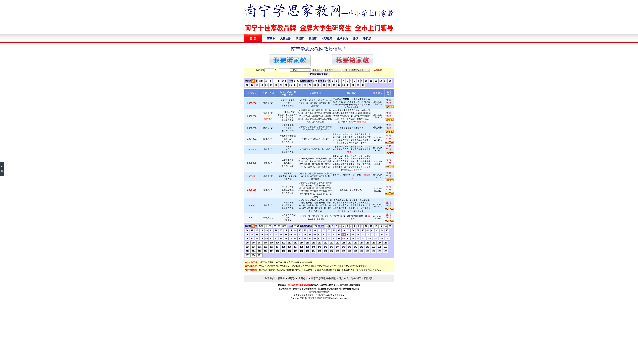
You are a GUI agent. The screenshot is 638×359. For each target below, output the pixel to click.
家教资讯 (368, 278)
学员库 (300, 38)
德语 (366, 270)
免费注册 (285, 38)
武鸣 (302, 262)
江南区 (277, 262)
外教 (374, 270)
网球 (310, 270)
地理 (288, 270)
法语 (361, 270)
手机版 (367, 38)
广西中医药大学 (326, 266)
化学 (274, 270)
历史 (283, 270)
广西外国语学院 (312, 266)
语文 (265, 270)
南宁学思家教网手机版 (323, 278)
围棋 (348, 270)
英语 (279, 270)
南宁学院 (363, 266)
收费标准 (303, 278)
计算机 (329, 270)
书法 (306, 270)
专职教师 (327, 38)
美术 (301, 270)
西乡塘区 (269, 262)
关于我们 (270, 278)
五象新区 (308, 262)
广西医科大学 (286, 266)
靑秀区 (262, 262)
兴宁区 (283, 262)
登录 (355, 38)
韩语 (335, 270)
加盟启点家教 (316, 298)
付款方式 (344, 278)
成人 (370, 270)
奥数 (339, 270)
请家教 (271, 38)
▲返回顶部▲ (339, 295)
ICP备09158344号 (324, 295)
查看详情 (389, 102)
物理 (270, 270)
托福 (319, 270)
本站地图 (355, 289)
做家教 (291, 278)
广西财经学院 (352, 266)
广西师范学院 (273, 266)
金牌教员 (342, 38)
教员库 (313, 38)
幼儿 (379, 270)
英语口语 (355, 270)
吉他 (344, 270)
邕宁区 (290, 262)
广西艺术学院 (340, 266)
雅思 (324, 270)
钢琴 (297, 270)
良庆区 (296, 262)
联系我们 (356, 278)
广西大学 (263, 266)
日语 (315, 270)
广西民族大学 (298, 266)
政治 (292, 270)
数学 (261, 270)
